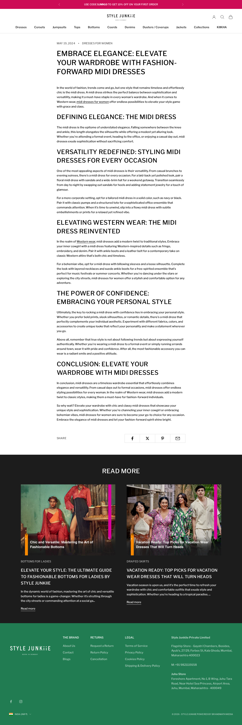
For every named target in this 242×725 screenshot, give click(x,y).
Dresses (21, 27)
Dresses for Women (97, 43)
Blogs (67, 659)
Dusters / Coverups (156, 27)
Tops (77, 27)
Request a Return (102, 646)
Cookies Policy (135, 659)
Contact (68, 652)
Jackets (181, 27)
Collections (201, 27)
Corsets (39, 27)
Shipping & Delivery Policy (142, 665)
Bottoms (94, 27)
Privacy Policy (134, 652)
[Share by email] (177, 438)
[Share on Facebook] (132, 438)
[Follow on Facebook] (11, 701)
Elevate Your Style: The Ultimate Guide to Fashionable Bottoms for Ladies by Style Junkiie (66, 576)
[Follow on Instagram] (21, 701)
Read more (28, 608)
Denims (130, 27)
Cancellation (98, 659)
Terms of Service (136, 646)
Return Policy (99, 652)
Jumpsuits (59, 27)
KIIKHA (222, 27)
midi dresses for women (93, 102)
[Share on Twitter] (147, 438)
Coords (112, 27)
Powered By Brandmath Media (215, 714)
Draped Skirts (138, 561)
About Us (69, 646)
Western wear (86, 241)
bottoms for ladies (36, 561)
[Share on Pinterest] (162, 438)
